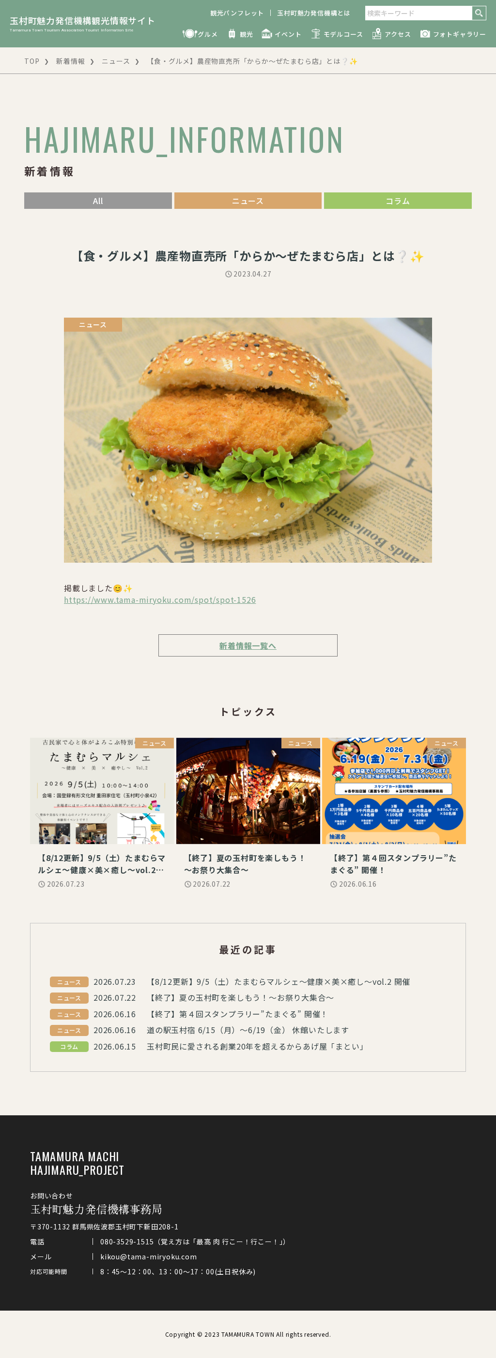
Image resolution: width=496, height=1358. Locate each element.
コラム (398, 200)
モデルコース (343, 34)
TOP (31, 61)
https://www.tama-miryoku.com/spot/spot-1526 (160, 599)
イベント (288, 34)
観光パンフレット (237, 12)
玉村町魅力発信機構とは (314, 12)
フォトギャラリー (459, 34)
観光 (246, 34)
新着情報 (70, 61)
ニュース (116, 61)
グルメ (207, 34)
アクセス (398, 34)
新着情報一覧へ (248, 645)
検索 (479, 13)
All (98, 200)
